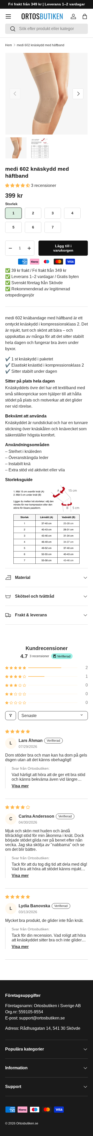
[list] (46, 94)
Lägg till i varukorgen (63, 248)
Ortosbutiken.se (27, 1123)
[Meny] (8, 16)
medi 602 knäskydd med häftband (40, 45)
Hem (8, 45)
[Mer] (20, 786)
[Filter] (10, 715)
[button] (84, 16)
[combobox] (46, 29)
